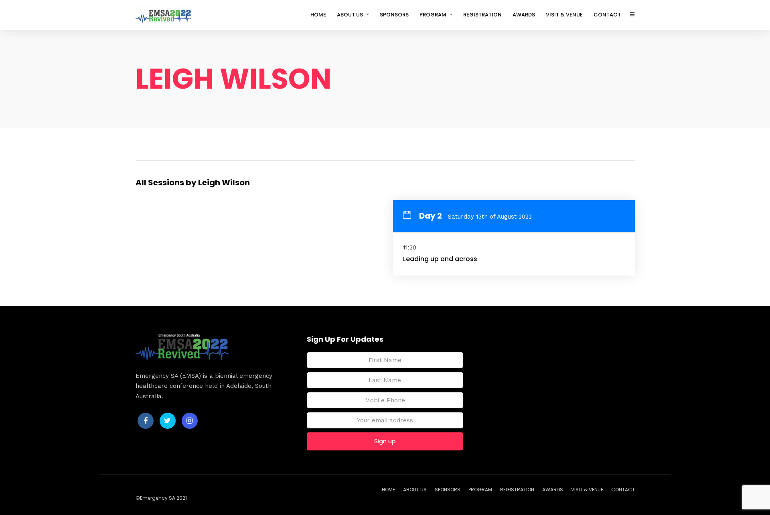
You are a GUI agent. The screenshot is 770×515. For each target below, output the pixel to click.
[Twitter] (168, 421)
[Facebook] (146, 421)
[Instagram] (190, 421)
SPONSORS (394, 14)
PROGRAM (432, 14)
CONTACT (607, 14)
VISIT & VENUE (564, 14)
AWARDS (524, 14)
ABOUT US (350, 14)
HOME (318, 14)
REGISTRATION (482, 14)
